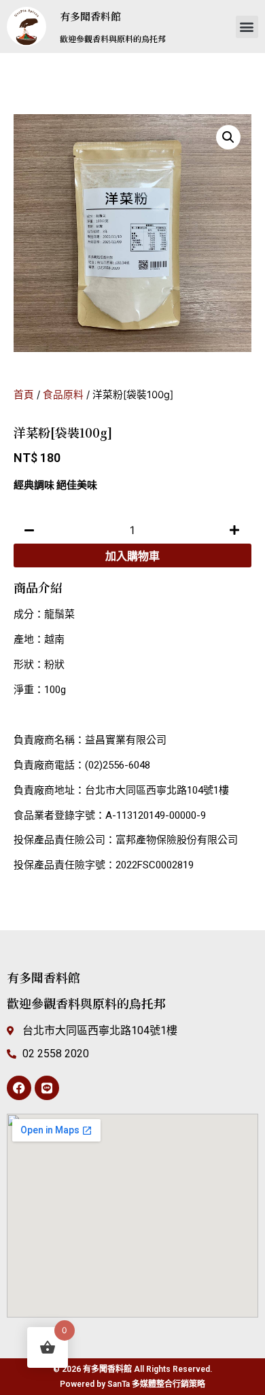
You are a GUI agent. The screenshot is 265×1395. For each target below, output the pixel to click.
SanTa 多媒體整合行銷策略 (156, 1384)
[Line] (47, 1088)
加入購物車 (132, 556)
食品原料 (63, 395)
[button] (247, 27)
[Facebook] (19, 1088)
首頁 (24, 395)
